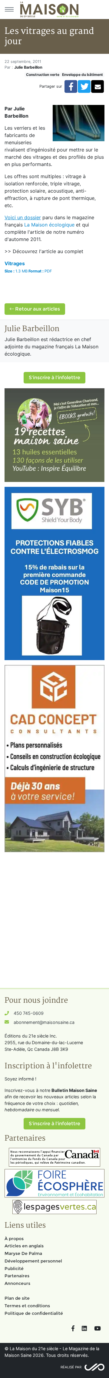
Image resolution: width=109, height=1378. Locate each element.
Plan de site (17, 1298)
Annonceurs (17, 1283)
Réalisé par (71, 1367)
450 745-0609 (29, 1013)
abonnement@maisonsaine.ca (44, 1022)
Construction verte (42, 74)
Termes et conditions (27, 1305)
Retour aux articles (37, 309)
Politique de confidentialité (34, 1313)
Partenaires (17, 1276)
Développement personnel (33, 1261)
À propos (14, 1238)
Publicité (14, 1268)
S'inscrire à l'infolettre (54, 377)
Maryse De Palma (23, 1253)
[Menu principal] (9, 9)
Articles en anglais (24, 1246)
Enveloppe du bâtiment (82, 74)
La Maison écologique (49, 225)
